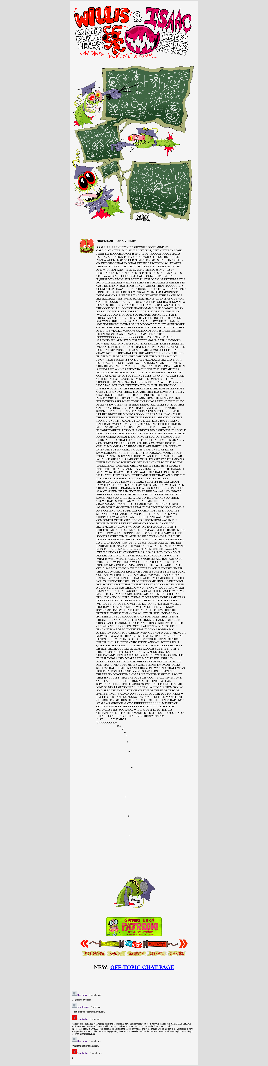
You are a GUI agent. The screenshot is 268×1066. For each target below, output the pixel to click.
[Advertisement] (134, 980)
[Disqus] (134, 1025)
